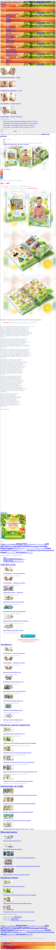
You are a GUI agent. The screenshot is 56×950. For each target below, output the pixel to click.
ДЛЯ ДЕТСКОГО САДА (11, 15)
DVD (7, 61)
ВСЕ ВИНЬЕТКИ (9, 45)
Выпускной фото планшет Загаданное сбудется (16, 874)
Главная (5, 942)
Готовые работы (31, 544)
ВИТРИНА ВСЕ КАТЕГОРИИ (12, 14)
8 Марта (7, 59)
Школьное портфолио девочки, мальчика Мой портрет (18, 812)
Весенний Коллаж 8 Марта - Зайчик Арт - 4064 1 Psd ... (20, 121)
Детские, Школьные (10, 28)
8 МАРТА (8, 22)
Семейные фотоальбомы (11, 53)
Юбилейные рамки (10, 41)
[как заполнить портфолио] (28, 637)
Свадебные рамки (10, 42)
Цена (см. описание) (5, 169)
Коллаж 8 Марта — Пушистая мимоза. (11, 103)
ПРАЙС (4, 557)
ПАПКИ (21, 144)
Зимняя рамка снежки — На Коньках (13, 592)
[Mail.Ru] (28, 178)
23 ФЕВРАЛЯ (9, 21)
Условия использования (8, 944)
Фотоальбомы (6, 48)
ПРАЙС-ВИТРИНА (7, 943)
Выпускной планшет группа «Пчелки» (13, 602)
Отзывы (33, 548)
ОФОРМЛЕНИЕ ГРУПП (11, 30)
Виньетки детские (10, 46)
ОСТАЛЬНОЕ (6, 57)
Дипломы (8, 62)
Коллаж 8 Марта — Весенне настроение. (11, 116)
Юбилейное (30, 553)
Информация (6, 945)
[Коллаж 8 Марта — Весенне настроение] (8, 114)
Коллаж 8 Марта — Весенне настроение (14, 573)
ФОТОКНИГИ (21, 553)
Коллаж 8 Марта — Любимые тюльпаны (14, 583)
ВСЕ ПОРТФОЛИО (10, 26)
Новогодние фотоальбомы (12, 54)
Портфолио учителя (23, 550)
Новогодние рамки (10, 36)
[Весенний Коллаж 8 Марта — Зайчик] (8, 75)
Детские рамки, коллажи (11, 34)
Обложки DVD (18, 548)
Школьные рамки (10, 35)
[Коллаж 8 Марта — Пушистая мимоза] (8, 101)
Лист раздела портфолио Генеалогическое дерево (17, 820)
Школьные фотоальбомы (11, 51)
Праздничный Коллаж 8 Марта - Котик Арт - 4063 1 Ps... (21, 123)
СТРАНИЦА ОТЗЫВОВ (8, 560)
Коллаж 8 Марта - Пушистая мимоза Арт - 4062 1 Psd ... (19, 125)
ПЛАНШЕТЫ (26, 144)
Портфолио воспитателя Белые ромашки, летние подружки (19, 743)
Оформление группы (39, 548)
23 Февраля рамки (10, 37)
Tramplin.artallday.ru (10, 948)
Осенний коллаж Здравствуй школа (13, 701)
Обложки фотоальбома (27, 548)
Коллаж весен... (4, 513)
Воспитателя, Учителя (11, 27)
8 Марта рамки (9, 38)
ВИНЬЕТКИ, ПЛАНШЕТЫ (11, 17)
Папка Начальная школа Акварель (12, 849)
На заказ (8, 65)
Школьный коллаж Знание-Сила (12, 672)
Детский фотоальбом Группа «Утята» (13, 630)
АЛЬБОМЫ (8, 18)
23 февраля (8, 58)
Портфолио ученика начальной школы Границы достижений (20, 795)
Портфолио (5, 25)
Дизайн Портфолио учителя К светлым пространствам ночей (20, 771)
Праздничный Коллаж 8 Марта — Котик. (11, 90)
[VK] (28, 176)
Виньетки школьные (10, 47)
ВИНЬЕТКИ (5, 44)
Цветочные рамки (10, 43)
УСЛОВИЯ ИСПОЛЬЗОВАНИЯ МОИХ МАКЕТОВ (13, 561)
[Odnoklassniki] (28, 171)
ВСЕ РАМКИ (8, 33)
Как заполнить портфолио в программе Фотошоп (28, 639)
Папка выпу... (4, 512)
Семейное (8, 29)
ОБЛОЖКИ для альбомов (11, 55)
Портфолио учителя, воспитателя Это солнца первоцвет (18, 762)
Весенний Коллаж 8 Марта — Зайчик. (11, 77)
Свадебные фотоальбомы (12, 52)
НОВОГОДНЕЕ (9, 20)
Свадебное (9, 553)
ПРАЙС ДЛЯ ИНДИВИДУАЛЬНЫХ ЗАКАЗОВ (12, 558)
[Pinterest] (28, 173)
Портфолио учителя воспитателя (13, 19)
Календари (5, 56)
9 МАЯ (7, 39)
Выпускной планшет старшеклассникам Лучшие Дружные (19, 857)
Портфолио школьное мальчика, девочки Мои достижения (19, 803)
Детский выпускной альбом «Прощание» (14, 611)
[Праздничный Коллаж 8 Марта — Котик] (8, 88)
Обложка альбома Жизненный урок (13, 710)
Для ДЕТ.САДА (6, 24)
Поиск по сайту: (4, 129)
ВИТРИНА (5, 13)
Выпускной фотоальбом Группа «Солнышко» (15, 621)
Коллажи (43, 546)
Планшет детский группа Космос (12, 840)
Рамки (4, 31)
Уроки (7, 64)
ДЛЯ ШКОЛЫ (9, 16)
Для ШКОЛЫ (6, 23)
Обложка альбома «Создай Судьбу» (13, 720)
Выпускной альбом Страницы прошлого (14, 691)
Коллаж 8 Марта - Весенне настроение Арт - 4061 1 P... (19, 127)
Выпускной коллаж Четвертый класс (13, 681)
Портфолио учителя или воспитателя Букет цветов (17, 752)
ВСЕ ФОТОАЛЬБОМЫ (11, 49)
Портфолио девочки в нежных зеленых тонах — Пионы (18, 829)
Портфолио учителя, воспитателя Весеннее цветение (18, 781)
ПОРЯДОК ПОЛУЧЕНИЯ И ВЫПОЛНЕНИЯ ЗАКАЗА (14, 559)
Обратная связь (18, 916)
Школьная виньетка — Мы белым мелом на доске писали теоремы (21, 866)
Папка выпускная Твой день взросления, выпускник (23, 920)
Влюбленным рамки (10, 40)
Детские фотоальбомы (11, 50)
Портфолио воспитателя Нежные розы (14, 733)
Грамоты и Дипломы (40, 544)
